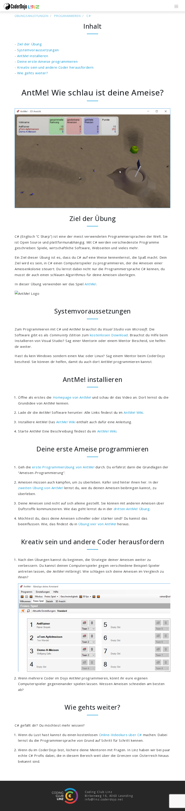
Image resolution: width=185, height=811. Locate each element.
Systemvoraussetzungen (38, 50)
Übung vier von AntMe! (97, 524)
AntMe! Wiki (133, 412)
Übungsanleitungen (31, 16)
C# (88, 16)
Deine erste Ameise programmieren (47, 61)
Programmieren (67, 16)
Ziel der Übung (29, 44)
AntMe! (90, 284)
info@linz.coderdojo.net (104, 799)
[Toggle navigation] (176, 6)
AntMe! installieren (32, 55)
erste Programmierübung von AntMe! (63, 467)
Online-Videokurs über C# (120, 734)
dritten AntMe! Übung (132, 509)
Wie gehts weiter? (32, 73)
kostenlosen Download (109, 335)
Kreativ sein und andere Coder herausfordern (55, 67)
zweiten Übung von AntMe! (40, 488)
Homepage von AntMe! (72, 397)
